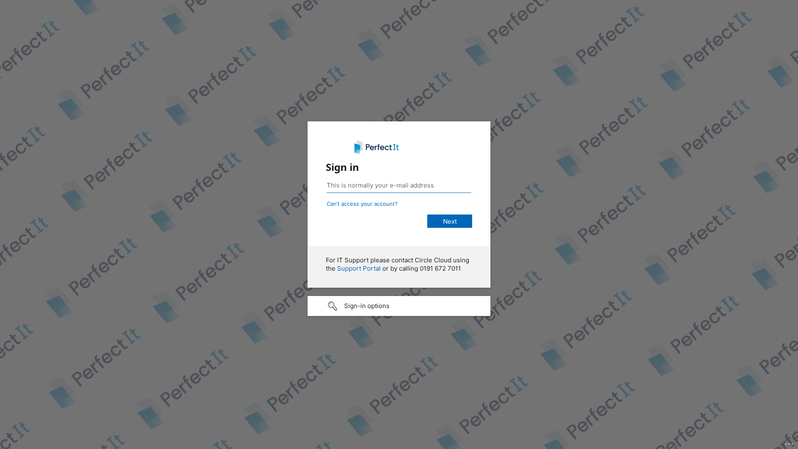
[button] (399, 306)
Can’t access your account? (362, 203)
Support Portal (359, 268)
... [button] (790, 442)
